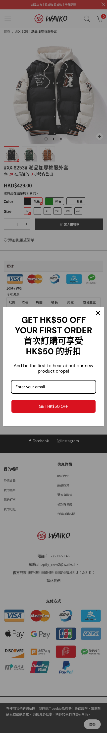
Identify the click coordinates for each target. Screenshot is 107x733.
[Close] (98, 313)
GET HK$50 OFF (53, 406)
